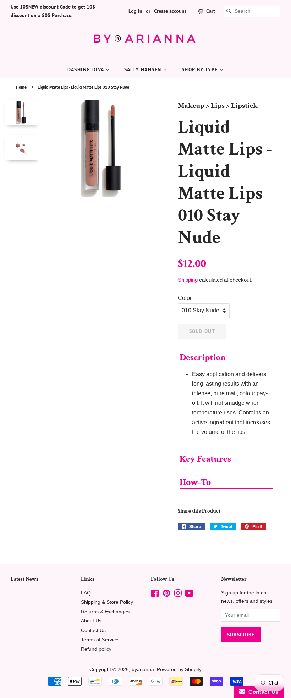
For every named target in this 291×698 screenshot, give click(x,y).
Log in (135, 11)
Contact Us (93, 630)
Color (185, 298)
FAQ (86, 593)
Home (21, 87)
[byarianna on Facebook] (155, 594)
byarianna (143, 669)
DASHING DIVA (86, 69)
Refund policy (96, 649)
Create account (170, 11)
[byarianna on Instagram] (178, 594)
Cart (210, 11)
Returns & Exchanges (105, 611)
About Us (91, 621)
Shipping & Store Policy (107, 602)
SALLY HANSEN (143, 69)
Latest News (24, 579)
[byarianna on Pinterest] (166, 594)
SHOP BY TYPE (201, 69)
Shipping (188, 280)
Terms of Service (100, 639)
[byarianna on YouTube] (189, 594)
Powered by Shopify (179, 669)
